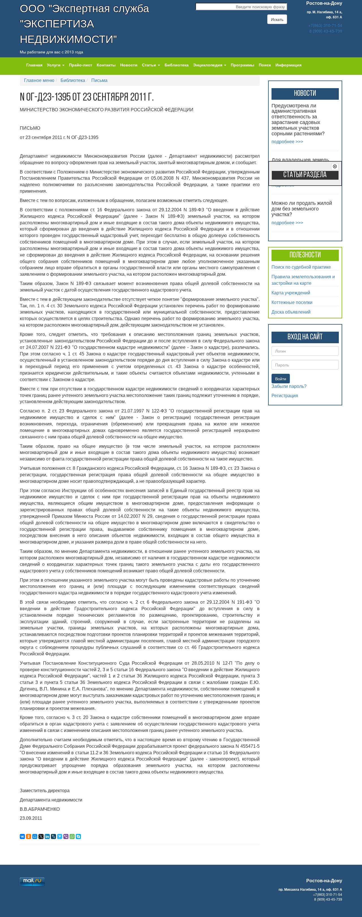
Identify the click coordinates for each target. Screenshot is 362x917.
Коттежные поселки (292, 302)
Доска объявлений (291, 311)
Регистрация (285, 395)
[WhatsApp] (72, 836)
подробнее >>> (287, 141)
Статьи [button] (149, 65)
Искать (277, 19)
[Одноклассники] (28, 836)
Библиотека (177, 65)
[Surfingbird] (59, 836)
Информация (288, 65)
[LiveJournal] (53, 836)
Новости (128, 65)
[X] (41, 836)
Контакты (106, 65)
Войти (280, 378)
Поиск (265, 65)
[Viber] (65, 836)
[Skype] (78, 836)
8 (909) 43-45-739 (325, 31)
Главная (34, 65)
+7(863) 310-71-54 (325, 25)
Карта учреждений (291, 292)
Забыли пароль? (289, 386)
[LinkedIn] (47, 836)
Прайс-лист (80, 65)
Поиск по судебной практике (301, 267)
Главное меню (39, 80)
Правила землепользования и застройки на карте (303, 279)
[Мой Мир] (34, 836)
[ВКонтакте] (22, 836)
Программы (242, 65)
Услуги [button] (54, 65)
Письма (99, 80)
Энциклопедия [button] (208, 65)
